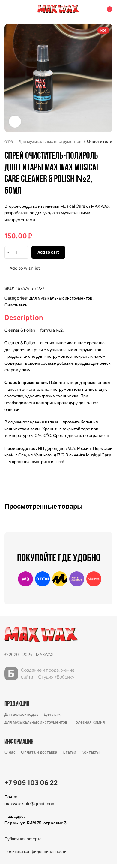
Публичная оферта (23, 838)
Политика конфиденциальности (35, 851)
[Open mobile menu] (7, 9)
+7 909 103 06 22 (31, 782)
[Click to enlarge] (15, 122)
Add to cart (48, 252)
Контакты (91, 752)
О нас (10, 752)
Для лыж (52, 714)
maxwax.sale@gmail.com (30, 803)
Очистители (99, 141)
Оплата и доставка (39, 752)
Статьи (69, 752)
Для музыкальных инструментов (50, 141)
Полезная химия (89, 722)
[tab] (23, 317)
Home (8, 141)
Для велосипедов (21, 714)
